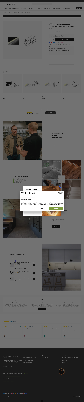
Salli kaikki (56, 208)
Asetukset (41, 208)
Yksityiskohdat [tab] (42, 196)
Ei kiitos (32, 213)
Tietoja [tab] (56, 196)
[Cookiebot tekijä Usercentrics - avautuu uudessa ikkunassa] (58, 193)
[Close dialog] (59, 187)
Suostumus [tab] (27, 196)
